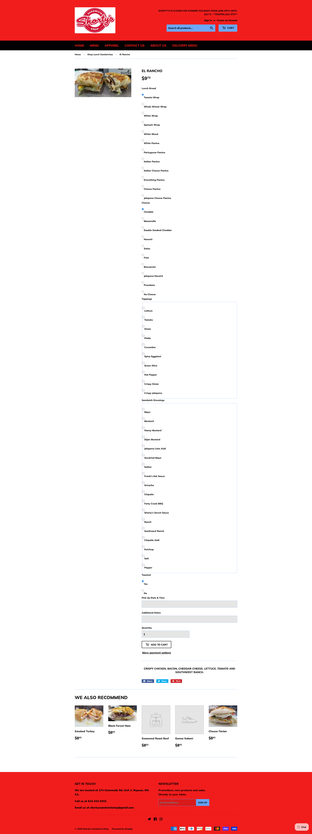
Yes (146, 584)
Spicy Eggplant (152, 356)
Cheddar (149, 211)
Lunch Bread (149, 88)
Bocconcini (150, 266)
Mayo (147, 412)
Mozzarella (150, 221)
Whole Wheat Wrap (155, 106)
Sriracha (149, 485)
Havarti (148, 239)
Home (78, 54)
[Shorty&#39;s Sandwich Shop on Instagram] (161, 819)
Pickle (147, 338)
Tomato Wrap (151, 97)
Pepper (148, 567)
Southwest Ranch (154, 531)
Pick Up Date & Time (153, 597)
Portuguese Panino (154, 152)
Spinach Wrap (152, 124)
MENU (94, 45)
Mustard (149, 421)
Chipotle (149, 494)
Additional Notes (151, 612)
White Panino (151, 143)
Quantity (147, 627)
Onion (147, 328)
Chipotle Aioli (151, 540)
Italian (148, 466)
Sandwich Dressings (153, 400)
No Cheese (150, 294)
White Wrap (151, 115)
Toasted (146, 574)
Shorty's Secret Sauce (156, 512)
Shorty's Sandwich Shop (96, 829)
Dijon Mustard (152, 439)
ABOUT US (158, 45)
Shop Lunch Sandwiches (100, 54)
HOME (79, 45)
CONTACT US (135, 45)
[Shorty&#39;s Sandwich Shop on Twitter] (149, 819)
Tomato (148, 319)
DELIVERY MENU (184, 45)
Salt (146, 558)
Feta (146, 257)
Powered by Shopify (122, 829)
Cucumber (150, 347)
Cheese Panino (152, 189)
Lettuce (148, 310)
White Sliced (151, 134)
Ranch (147, 521)
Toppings (147, 298)
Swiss (147, 248)
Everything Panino (154, 179)
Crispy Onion (151, 384)
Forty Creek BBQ (153, 503)
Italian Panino (152, 161)
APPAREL (112, 45)
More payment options (156, 652)
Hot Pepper (150, 374)
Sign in (208, 20)
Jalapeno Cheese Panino (157, 198)
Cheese (146, 202)
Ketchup (149, 549)
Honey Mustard (153, 430)
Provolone (149, 285)
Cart (230, 27)
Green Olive (150, 365)
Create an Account (227, 20)
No (145, 593)
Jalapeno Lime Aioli (155, 448)
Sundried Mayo (152, 457)
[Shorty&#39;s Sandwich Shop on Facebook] (155, 819)
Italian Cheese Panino (156, 170)
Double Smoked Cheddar (158, 230)
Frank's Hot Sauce (154, 476)
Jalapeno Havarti (153, 276)
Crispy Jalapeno (153, 393)
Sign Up (202, 802)
